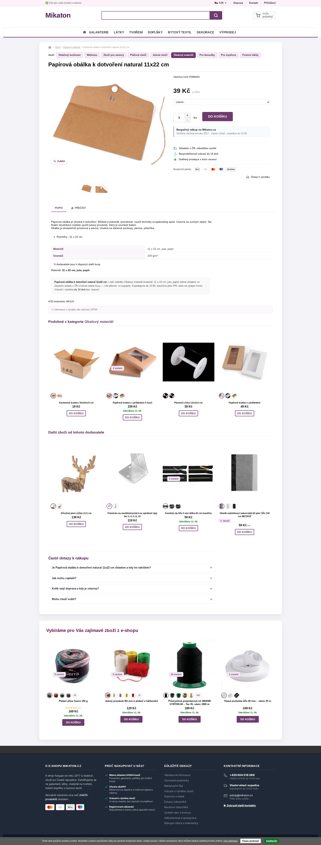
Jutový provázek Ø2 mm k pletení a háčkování (131, 701)
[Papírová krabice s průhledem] (244, 362)
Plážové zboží (138, 55)
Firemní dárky (250, 55)
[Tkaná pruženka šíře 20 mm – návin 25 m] (247, 665)
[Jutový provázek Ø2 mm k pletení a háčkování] (131, 665)
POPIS (59, 207)
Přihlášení (270, 2)
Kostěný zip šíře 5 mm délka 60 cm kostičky (188, 513)
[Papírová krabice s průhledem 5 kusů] (132, 362)
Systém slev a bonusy (177, 812)
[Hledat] (216, 15)
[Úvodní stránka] (84, 32)
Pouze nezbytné (250, 841)
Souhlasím (271, 841)
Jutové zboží (160, 55)
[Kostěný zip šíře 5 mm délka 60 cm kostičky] (188, 472)
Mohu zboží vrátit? (64, 599)
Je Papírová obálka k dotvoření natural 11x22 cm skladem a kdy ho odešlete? (101, 567)
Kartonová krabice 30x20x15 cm (76, 402)
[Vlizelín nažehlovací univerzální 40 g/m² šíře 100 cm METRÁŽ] (244, 472)
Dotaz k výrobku (260, 176)
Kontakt (253, 2)
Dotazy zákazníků (175, 801)
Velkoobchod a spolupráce (180, 817)
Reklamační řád (173, 785)
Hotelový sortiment (69, 55)
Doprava (238, 2)
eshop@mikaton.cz (241, 795)
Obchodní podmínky (176, 780)
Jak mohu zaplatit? (64, 578)
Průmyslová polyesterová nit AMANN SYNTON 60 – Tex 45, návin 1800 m (189, 703)
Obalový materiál (183, 55)
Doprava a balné (174, 796)
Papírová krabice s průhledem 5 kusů (132, 402)
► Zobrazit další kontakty (240, 805)
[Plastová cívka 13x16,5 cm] (188, 362)
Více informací (230, 841)
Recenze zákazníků (176, 807)
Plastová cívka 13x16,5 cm (188, 402)
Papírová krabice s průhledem (244, 402)
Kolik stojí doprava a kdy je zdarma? (75, 588)
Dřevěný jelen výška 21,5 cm (76, 513)
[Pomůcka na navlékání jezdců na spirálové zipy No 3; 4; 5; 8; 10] (132, 472)
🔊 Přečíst (78, 207)
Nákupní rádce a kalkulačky (181, 823)
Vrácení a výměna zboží (178, 791)
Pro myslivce (228, 55)
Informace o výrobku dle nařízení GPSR (75, 309)
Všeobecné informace (177, 775)
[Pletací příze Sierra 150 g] (73, 665)
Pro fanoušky (207, 55)
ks (194, 117)
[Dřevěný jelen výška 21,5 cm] (76, 472)
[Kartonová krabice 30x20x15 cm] (76, 362)
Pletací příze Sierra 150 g (73, 701)
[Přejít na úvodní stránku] (50, 47)
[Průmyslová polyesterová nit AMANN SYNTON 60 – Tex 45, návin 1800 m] (189, 665)
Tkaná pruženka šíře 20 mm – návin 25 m (247, 701)
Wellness (92, 55)
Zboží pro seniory (113, 55)
